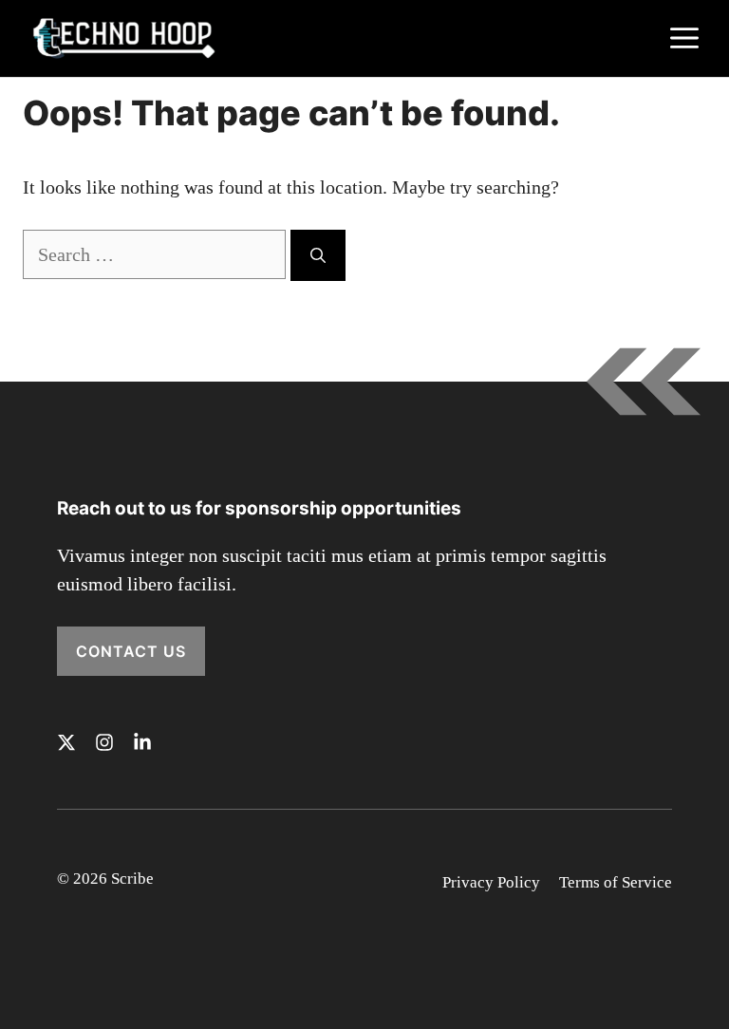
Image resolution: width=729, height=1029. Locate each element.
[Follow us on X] (66, 742)
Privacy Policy (491, 882)
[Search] (318, 255)
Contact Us (131, 651)
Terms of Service (615, 882)
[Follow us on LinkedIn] (142, 742)
